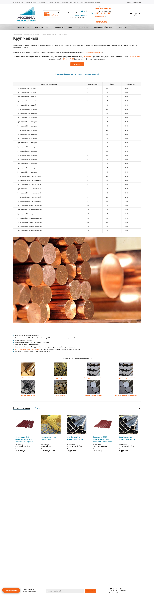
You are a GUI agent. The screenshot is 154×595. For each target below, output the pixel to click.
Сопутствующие (41, 27)
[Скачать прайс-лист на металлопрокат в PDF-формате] (47, 14)
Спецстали (83, 27)
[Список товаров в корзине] (135, 15)
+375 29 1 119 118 (103, 13)
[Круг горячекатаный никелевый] (126, 393)
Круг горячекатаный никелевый (126, 395)
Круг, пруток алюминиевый (93, 378)
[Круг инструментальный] (93, 393)
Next (139, 408)
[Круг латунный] (60, 375)
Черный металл (23, 27)
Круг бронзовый (28, 378)
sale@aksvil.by (99, 16)
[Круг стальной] (60, 393)
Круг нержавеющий (28, 395)
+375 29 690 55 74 (103, 9)
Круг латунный (60, 378)
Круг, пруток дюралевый (126, 378)
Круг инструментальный (93, 395)
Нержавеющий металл (103, 27)
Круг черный (60, 395)
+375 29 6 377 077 (68, 59)
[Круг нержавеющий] (28, 393)
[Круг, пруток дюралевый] (126, 375)
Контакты (122, 27)
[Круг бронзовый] (28, 375)
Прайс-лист (54, 15)
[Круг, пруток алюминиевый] (93, 375)
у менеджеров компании (93, 52)
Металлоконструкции (63, 27)
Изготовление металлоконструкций (27, 349)
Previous (135, 408)
